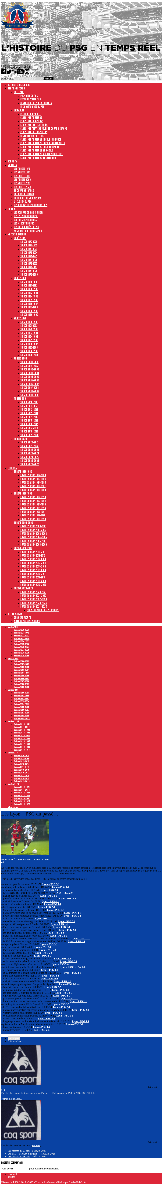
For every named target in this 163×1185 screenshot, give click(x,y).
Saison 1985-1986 (29, 300)
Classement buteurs (31, 117)
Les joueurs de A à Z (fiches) (28, 212)
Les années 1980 (22, 172)
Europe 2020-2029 (23, 588)
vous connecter (21, 1168)
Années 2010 (20, 398)
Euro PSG (12, 468)
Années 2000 (20, 358)
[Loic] (21, 1084)
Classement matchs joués (34, 125)
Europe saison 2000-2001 (33, 526)
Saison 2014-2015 (29, 417)
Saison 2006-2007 (29, 384)
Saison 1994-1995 (29, 336)
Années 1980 (20, 278)
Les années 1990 (22, 176)
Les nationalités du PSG (26, 227)
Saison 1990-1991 (29, 322)
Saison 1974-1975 (28, 256)
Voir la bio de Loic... (11, 1098)
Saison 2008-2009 (29, 391)
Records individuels (30, 114)
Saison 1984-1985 (29, 296)
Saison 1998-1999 (29, 351)
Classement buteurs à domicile (36, 150)
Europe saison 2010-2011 (32, 552)
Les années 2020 (22, 187)
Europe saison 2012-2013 (33, 559)
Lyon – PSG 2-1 (81, 938)
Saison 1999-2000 (29, 354)
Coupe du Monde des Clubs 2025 (43, 610)
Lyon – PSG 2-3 (67, 898)
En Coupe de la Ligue (24, 194)
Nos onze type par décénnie (28, 230)
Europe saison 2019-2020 (33, 584)
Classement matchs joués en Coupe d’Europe (43, 128)
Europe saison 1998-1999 (33, 519)
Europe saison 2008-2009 (33, 544)
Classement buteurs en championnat (39, 147)
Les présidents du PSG (25, 219)
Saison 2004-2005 (29, 376)
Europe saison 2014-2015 (33, 566)
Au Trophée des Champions (27, 198)
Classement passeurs (31, 121)
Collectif (19, 92)
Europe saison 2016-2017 (33, 573)
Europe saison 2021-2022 (33, 595)
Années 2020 (20, 438)
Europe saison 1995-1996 (33, 508)
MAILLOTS (12, 165)
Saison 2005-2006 (29, 380)
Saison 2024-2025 (29, 457)
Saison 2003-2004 (29, 373)
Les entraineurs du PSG (26, 216)
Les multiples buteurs (32, 136)
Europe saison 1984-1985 (33, 482)
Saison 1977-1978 (28, 267)
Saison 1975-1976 (28, 260)
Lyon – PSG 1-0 (61, 995)
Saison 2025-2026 (29, 460)
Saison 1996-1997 (29, 344)
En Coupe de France (24, 190)
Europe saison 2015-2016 (33, 570)
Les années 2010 (22, 183)
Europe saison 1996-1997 (33, 511)
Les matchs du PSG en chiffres (36, 103)
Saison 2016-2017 (29, 424)
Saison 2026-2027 (29, 464)
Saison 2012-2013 (29, 409)
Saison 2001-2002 (29, 365)
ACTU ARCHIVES (15, 614)
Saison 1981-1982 (29, 285)
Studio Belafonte (77, 1182)
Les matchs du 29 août (19, 1150)
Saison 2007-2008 (29, 387)
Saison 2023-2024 (29, 453)
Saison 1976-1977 (28, 263)
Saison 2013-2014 (29, 413)
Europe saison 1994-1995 (33, 504)
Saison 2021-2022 (29, 446)
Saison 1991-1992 (29, 325)
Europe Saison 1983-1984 (33, 479)
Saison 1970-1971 (28, 241)
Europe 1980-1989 (23, 471)
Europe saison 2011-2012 (32, 555)
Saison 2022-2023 (29, 449)
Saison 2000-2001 (29, 362)
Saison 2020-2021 (29, 442)
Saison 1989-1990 (29, 314)
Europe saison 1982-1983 (33, 475)
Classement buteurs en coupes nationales (42, 143)
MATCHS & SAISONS (17, 234)
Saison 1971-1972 (28, 245)
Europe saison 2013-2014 (33, 562)
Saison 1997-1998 (29, 347)
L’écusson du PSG (23, 201)
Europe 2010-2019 (23, 548)
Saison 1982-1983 (29, 289)
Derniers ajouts (22, 617)
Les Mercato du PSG (24, 223)
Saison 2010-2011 (29, 402)
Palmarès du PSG (29, 95)
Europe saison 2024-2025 (33, 606)
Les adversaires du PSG (32, 106)
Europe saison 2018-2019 (33, 581)
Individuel (19, 110)
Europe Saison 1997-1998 (33, 515)
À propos (14, 1038)
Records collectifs (30, 99)
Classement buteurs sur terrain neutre (41, 154)
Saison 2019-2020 (29, 435)
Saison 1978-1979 (28, 271)
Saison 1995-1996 (29, 340)
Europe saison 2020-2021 (33, 592)
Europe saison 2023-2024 (33, 603)
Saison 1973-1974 (28, 252)
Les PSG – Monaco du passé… (23, 1153)
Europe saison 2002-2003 (33, 533)
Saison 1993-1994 (29, 333)
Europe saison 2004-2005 (33, 537)
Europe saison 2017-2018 (33, 577)
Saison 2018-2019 (29, 431)
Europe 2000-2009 (23, 522)
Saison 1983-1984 (29, 292)
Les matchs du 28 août (19, 1156)
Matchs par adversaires (27, 621)
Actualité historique (19, 84)
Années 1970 (20, 238)
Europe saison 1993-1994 (33, 500)
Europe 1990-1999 (23, 493)
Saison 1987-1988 (29, 307)
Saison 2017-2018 (29, 427)
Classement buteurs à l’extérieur (38, 157)
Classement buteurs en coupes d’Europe (41, 139)
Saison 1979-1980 (29, 274)
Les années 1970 (22, 168)
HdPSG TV (12, 161)
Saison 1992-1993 (29, 329)
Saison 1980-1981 (29, 282)
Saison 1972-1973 (28, 249)
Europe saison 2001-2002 (33, 530)
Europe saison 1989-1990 (33, 490)
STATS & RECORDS (16, 88)
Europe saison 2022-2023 (33, 599)
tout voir (36, 1145)
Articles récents (15, 1041)
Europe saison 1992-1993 (33, 497)
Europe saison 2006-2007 (33, 541)
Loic (3, 1090)
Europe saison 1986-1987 (33, 486)
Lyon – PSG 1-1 (69, 998)
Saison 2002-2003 (29, 369)
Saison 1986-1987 (29, 303)
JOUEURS (12, 209)
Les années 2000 (22, 179)
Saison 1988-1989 (29, 311)
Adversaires (13, 806)
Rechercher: (7, 78)
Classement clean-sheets (33, 132)
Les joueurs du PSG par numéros (30, 205)
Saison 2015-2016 (29, 420)
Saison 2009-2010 (29, 395)
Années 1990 (20, 318)
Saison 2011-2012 (29, 406)
